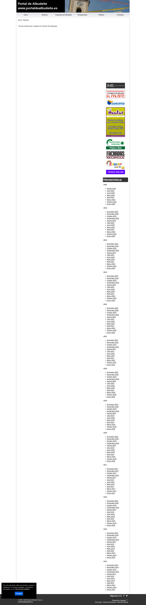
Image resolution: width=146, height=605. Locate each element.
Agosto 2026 (111, 188)
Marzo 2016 (111, 521)
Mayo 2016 (111, 516)
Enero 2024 (111, 268)
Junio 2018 (111, 450)
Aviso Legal (98, 602)
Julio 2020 (110, 383)
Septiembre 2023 (113, 283)
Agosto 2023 (111, 285)
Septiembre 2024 (113, 250)
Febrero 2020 (111, 394)
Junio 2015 (111, 546)
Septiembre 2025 (113, 218)
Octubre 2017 (111, 473)
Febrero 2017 (111, 491)
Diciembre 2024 (112, 244)
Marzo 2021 (111, 360)
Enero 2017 (111, 493)
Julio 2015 (110, 544)
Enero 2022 (111, 333)
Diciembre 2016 (112, 501)
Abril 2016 (110, 519)
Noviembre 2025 (113, 214)
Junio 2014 (111, 578)
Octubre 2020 (111, 377)
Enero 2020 (111, 397)
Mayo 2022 (111, 324)
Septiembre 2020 (113, 379)
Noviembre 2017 (113, 471)
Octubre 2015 (111, 537)
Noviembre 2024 (113, 246)
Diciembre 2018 (112, 437)
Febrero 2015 (111, 555)
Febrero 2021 (111, 362)
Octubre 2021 (111, 345)
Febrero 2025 (111, 234)
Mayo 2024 (111, 259)
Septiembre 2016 (113, 507)
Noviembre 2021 (113, 342)
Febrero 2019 (111, 427)
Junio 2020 (111, 386)
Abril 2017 (110, 486)
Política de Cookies (122, 602)
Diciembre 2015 (112, 533)
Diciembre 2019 (112, 404)
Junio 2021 (111, 354)
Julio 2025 (110, 223)
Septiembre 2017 (113, 475)
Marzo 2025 (111, 232)
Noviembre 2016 (113, 503)
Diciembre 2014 (112, 565)
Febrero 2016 (111, 523)
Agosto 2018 (111, 445)
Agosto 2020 (111, 381)
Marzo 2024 (111, 264)
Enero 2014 (111, 589)
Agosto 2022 (111, 317)
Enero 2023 (111, 300)
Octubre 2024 (111, 248)
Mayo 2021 (111, 356)
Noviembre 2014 (113, 567)
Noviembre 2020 (113, 374)
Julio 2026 (110, 191)
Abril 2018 (110, 454)
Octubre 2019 (111, 409)
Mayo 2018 (111, 452)
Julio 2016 (110, 512)
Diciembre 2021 (112, 340)
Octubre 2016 (111, 505)
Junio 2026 (111, 193)
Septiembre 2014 (113, 572)
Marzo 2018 (111, 457)
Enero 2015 (111, 557)
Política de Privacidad (109, 602)
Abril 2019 (110, 422)
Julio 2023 (110, 287)
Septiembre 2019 (113, 411)
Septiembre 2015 (113, 540)
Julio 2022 (110, 319)
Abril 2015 (110, 551)
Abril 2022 (110, 326)
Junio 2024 (111, 257)
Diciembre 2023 (112, 276)
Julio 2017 (110, 480)
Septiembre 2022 (113, 315)
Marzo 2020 (111, 392)
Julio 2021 (110, 351)
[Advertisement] (115, 50)
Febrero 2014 (111, 587)
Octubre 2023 (111, 280)
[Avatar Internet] (115, 136)
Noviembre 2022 (113, 310)
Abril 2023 (110, 294)
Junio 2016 (111, 514)
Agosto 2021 (111, 349)
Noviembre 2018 (113, 439)
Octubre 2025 (111, 216)
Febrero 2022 (111, 330)
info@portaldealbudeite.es (25, 602)
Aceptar (19, 593)
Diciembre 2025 (112, 212)
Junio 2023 (111, 289)
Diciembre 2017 (112, 469)
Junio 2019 (111, 418)
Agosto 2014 (111, 574)
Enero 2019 (111, 429)
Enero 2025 (111, 236)
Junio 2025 (111, 225)
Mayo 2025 (111, 227)
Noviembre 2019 (113, 407)
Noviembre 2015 (113, 535)
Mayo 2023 (111, 291)
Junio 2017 (111, 482)
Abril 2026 (110, 197)
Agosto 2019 (111, 413)
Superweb (123, 600)
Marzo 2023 (111, 296)
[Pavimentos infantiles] (115, 149)
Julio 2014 (110, 576)
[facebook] (124, 596)
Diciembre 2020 (112, 372)
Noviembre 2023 (113, 278)
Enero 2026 (111, 204)
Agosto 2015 (111, 542)
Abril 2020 (110, 390)
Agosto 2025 (111, 221)
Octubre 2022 (111, 312)
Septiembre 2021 (113, 347)
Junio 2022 (111, 321)
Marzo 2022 (111, 328)
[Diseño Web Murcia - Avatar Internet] (127, 600)
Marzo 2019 (111, 424)
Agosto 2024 (111, 253)
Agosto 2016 (111, 510)
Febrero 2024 (111, 266)
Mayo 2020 (111, 388)
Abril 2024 (110, 262)
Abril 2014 (110, 583)
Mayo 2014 (111, 581)
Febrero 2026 (111, 202)
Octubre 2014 (111, 569)
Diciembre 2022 (112, 308)
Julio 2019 (110, 416)
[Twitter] (127, 596)
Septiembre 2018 (113, 443)
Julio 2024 (110, 255)
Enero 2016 (111, 525)
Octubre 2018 (111, 441)
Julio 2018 (110, 448)
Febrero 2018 (111, 459)
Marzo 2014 (111, 585)
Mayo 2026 (111, 195)
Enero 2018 (111, 461)
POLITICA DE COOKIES (22, 589)
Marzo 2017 (111, 489)
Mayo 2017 (111, 484)
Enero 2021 (111, 365)
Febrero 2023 (111, 298)
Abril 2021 (110, 358)
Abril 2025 (110, 229)
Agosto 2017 (111, 478)
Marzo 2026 (111, 200)
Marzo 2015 (111, 553)
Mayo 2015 (111, 549)
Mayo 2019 (111, 420)
